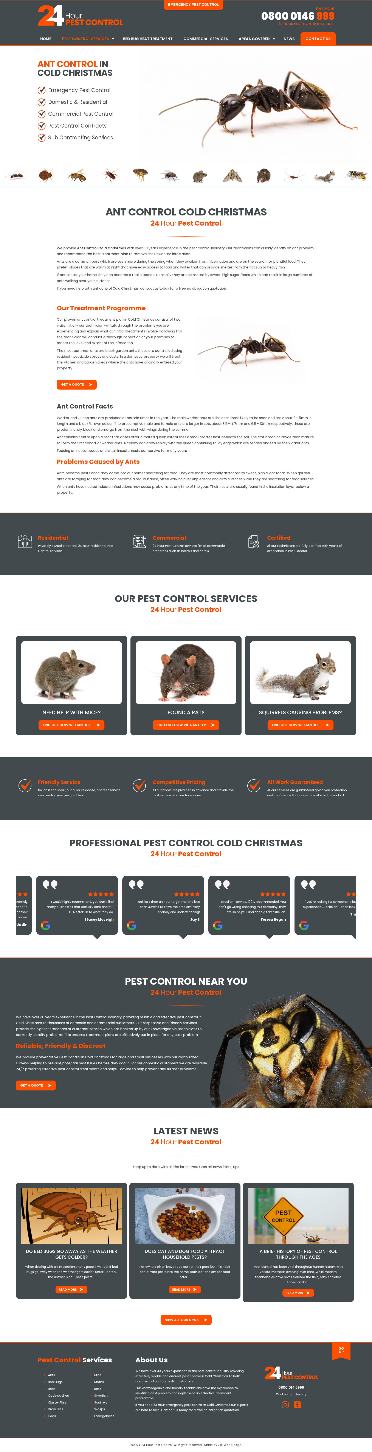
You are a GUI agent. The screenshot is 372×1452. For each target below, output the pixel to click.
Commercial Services (205, 38)
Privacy (301, 1394)
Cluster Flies (57, 1402)
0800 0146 (298, 16)
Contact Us (318, 38)
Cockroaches (58, 1395)
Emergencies (104, 1416)
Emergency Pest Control (193, 4)
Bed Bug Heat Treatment (148, 38)
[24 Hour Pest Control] (80, 24)
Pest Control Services (85, 38)
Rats (97, 1389)
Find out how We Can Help (67, 724)
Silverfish (101, 1395)
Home (45, 38)
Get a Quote (72, 384)
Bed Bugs (55, 1382)
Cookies (282, 1394)
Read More (68, 1289)
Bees (52, 1389)
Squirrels (100, 1402)
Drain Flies (55, 1409)
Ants (51, 1375)
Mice (97, 1375)
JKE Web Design (230, 1445)
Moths (99, 1382)
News (289, 38)
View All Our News (182, 1319)
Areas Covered (254, 38)
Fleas (52, 1416)
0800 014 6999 (291, 1387)
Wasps (99, 1409)
